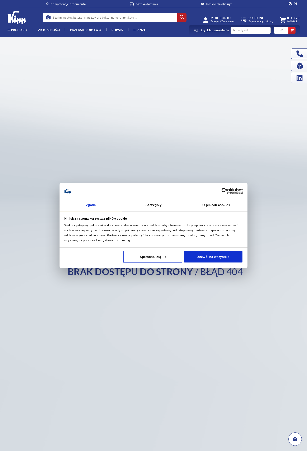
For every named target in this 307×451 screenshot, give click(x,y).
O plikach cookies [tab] (216, 205)
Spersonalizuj (150, 257)
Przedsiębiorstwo (85, 29)
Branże (139, 29)
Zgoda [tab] (91, 205)
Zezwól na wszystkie (213, 257)
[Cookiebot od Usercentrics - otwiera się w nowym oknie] (224, 191)
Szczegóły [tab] (154, 205)
